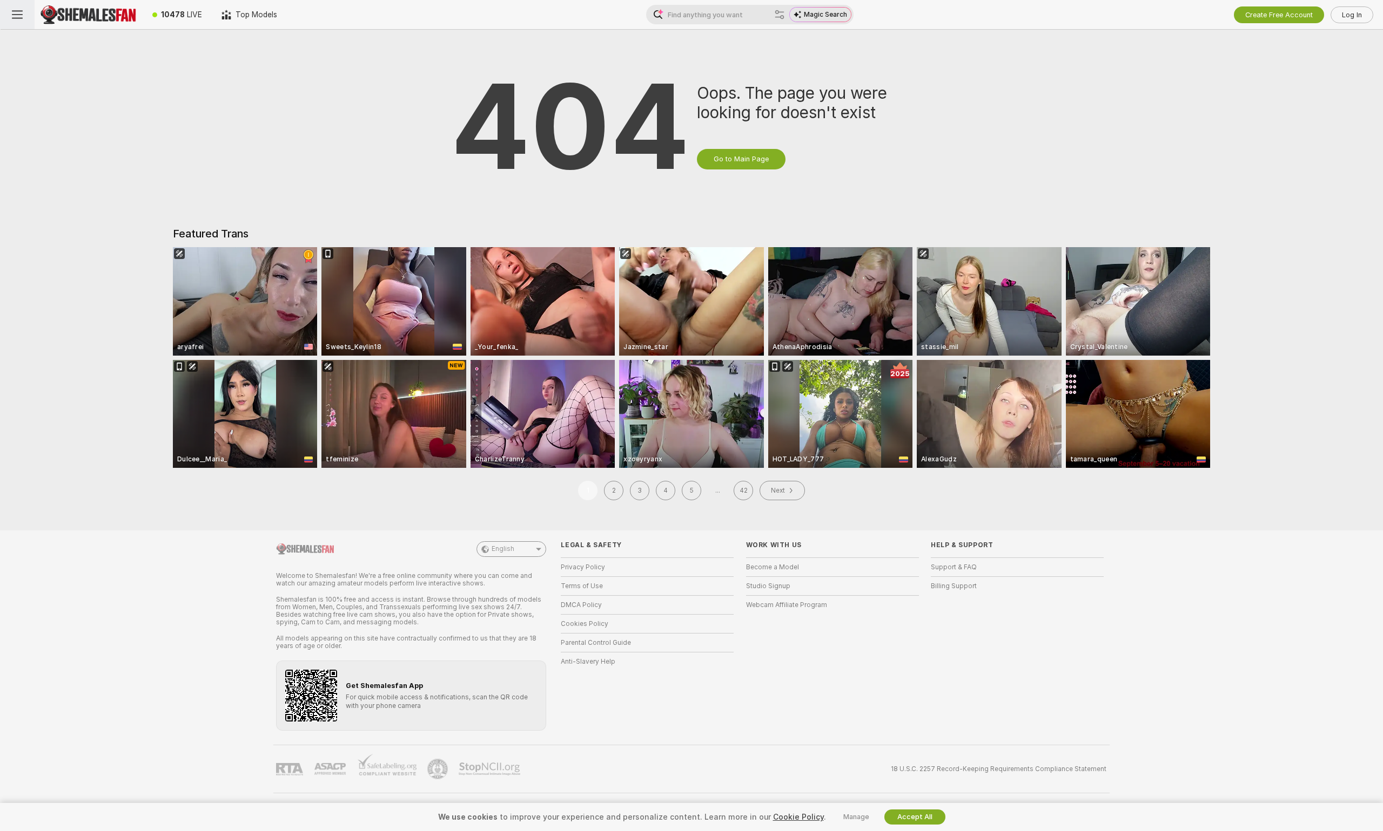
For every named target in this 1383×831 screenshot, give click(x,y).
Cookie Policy (798, 817)
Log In (1352, 15)
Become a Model (772, 567)
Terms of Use (582, 586)
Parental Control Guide (596, 642)
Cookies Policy (584, 624)
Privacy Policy (583, 567)
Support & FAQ (954, 567)
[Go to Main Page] (89, 14)
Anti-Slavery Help (588, 661)
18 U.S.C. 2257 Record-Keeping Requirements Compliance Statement (998, 769)
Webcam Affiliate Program (786, 605)
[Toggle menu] (17, 14)
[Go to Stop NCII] (490, 768)
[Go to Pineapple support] (438, 769)
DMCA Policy (581, 605)
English (503, 549)
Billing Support (954, 586)
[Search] (779, 14)
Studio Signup (768, 586)
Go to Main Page (741, 159)
